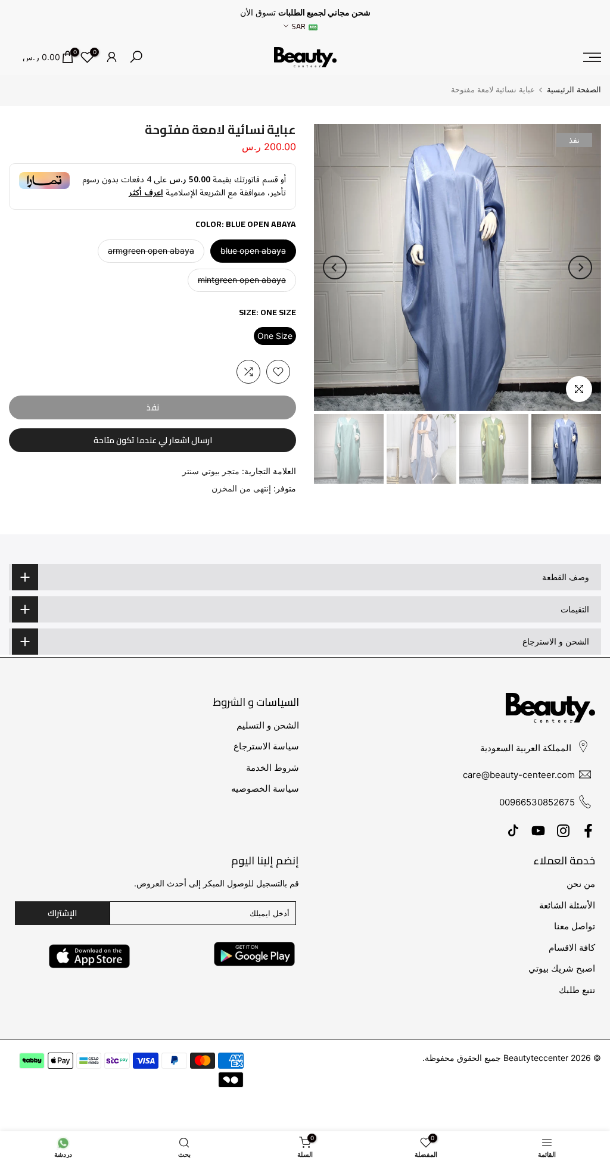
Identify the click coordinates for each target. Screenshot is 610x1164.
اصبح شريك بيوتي (561, 968)
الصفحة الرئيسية (574, 90)
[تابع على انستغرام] (563, 830)
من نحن (581, 883)
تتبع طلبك (577, 989)
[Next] (335, 267)
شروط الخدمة (272, 767)
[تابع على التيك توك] (513, 830)
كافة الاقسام (572, 947)
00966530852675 (537, 802)
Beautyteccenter (535, 1058)
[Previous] (580, 267)
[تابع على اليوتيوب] (538, 830)
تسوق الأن (258, 12)
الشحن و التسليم (267, 725)
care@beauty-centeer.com (519, 774)
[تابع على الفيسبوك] (588, 830)
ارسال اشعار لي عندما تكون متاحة (153, 440)
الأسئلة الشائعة (567, 905)
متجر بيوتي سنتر (210, 471)
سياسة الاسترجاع (266, 746)
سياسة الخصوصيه (265, 788)
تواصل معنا (574, 926)
